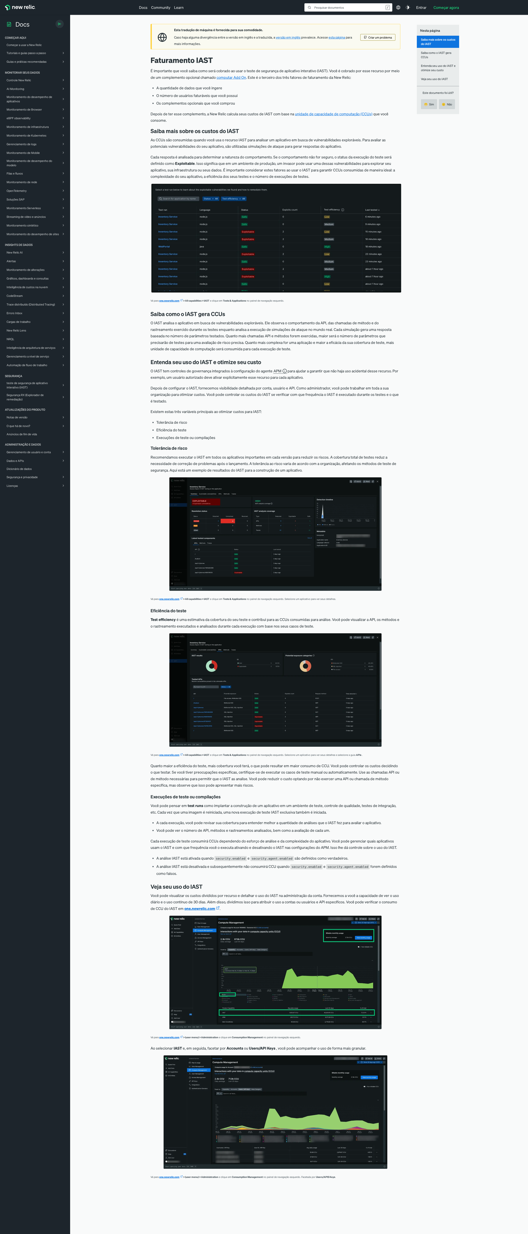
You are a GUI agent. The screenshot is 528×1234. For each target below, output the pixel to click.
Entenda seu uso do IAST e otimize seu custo (438, 68)
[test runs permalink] (224, 796)
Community (160, 7)
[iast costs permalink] (242, 131)
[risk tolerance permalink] (190, 448)
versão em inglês (288, 37)
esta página (337, 37)
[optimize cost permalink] (264, 362)
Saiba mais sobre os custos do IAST (438, 42)
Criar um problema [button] (380, 37)
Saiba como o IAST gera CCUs (436, 55)
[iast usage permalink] (206, 886)
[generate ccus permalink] (228, 314)
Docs (143, 7)
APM (277, 370)
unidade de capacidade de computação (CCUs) (333, 113)
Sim (429, 104)
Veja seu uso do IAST (434, 79)
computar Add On (231, 77)
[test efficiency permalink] (189, 610)
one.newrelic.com (169, 300)
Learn (179, 7)
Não (447, 104)
